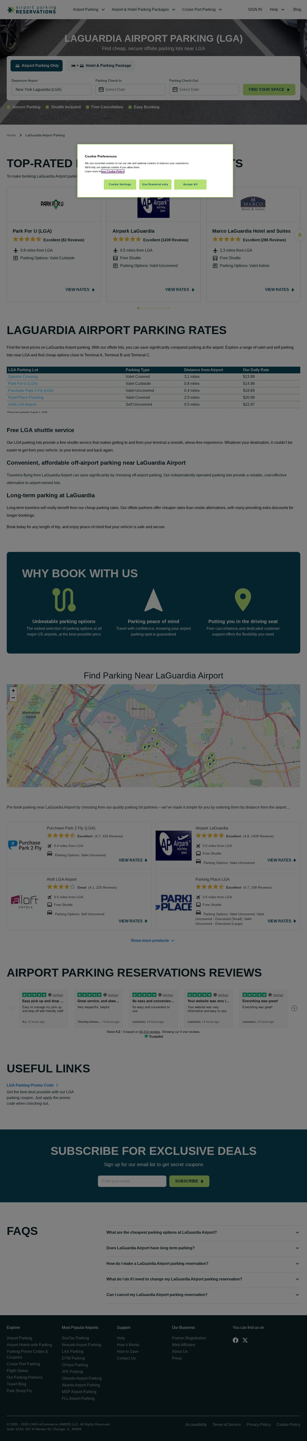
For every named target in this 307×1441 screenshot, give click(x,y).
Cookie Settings (120, 184)
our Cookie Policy (113, 171)
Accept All (190, 184)
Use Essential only (155, 184)
